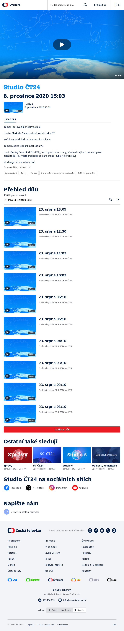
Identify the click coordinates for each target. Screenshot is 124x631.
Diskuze (34, 173)
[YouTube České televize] (102, 530)
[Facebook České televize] (95, 530)
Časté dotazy (14, 570)
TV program (14, 540)
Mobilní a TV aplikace (92, 564)
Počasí (48, 558)
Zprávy (23, 173)
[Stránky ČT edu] (111, 580)
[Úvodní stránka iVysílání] (14, 5)
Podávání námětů (54, 564)
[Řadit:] (117, 199)
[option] (52, 610)
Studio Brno (88, 546)
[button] (62, 44)
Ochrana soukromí (45, 624)
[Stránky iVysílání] (55, 580)
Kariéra (85, 558)
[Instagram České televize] (89, 530)
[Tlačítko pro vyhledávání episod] (110, 199)
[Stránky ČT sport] (32, 580)
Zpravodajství (11, 173)
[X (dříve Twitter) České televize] (108, 530)
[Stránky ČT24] (12, 580)
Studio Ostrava (52, 552)
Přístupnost (62, 624)
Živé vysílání (88, 540)
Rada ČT (12, 558)
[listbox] (66, 610)
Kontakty (86, 570)
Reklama (12, 546)
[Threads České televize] (114, 530)
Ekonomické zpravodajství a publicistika (57, 173)
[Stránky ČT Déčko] (75, 580)
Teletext (12, 552)
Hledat (85, 5)
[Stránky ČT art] (94, 580)
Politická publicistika (87, 173)
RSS (114, 624)
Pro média (50, 540)
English (30, 624)
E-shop (11, 564)
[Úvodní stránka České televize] (24, 530)
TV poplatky (51, 546)
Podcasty (86, 552)
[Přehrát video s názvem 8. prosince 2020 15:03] (62, 44)
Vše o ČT (49, 570)
